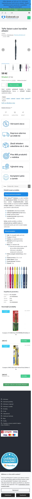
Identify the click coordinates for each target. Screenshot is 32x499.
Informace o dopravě (8, 404)
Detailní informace (6, 108)
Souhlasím (23, 495)
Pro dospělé (13, 294)
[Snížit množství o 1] (7, 86)
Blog (4, 418)
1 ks (11, 298)
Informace (5, 399)
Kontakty (5, 409)
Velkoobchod (6, 413)
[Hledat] (2, 13)
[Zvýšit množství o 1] (7, 84)
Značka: (6, 36)
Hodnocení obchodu (8, 416)
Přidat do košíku (14, 85)
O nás (4, 411)
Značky (5, 421)
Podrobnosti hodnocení (19, 35)
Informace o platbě (7, 406)
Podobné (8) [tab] (10, 186)
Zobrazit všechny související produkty (16, 384)
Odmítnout (8, 495)
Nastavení (15, 490)
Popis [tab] (5, 186)
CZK (12, 13)
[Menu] (29, 13)
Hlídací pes (15, 115)
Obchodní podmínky (8, 401)
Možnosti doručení (21, 80)
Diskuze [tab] (16, 186)
